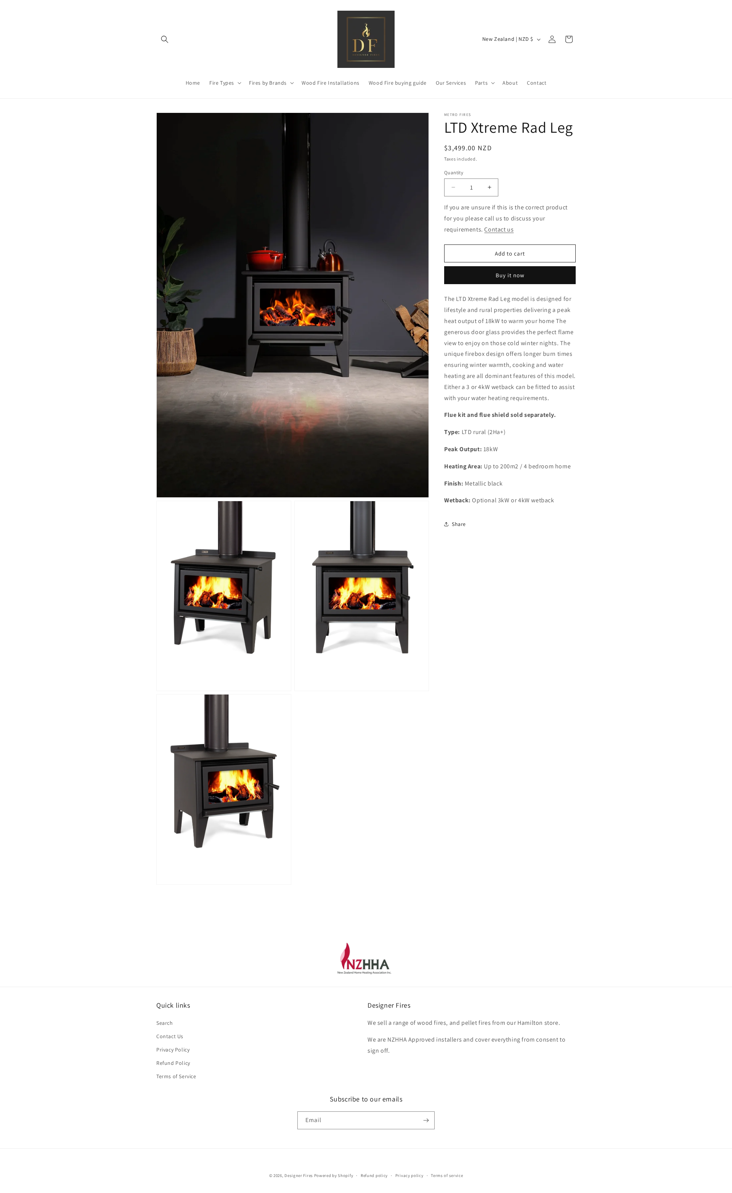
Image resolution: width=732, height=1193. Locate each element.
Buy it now (510, 275)
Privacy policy (409, 1175)
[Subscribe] (425, 1120)
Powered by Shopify (333, 1175)
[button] (164, 39)
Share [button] (459, 523)
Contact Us (169, 1035)
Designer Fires (298, 1175)
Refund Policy (173, 1063)
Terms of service (447, 1175)
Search (164, 1022)
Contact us (499, 229)
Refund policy (374, 1175)
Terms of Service (176, 1076)
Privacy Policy (172, 1049)
